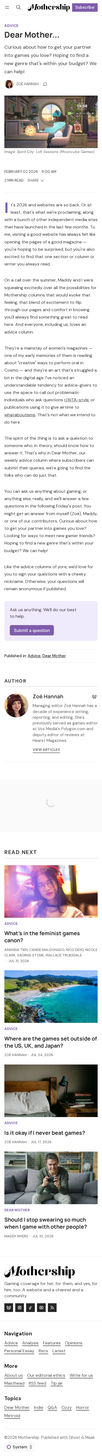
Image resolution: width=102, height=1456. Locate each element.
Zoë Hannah (27, 84)
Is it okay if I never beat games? (44, 1132)
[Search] (18, 7)
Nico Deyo (75, 949)
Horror (82, 1407)
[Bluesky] (94, 696)
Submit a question (32, 630)
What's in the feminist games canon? (42, 936)
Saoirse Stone (30, 955)
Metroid (12, 1415)
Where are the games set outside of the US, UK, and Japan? (50, 1042)
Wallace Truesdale (63, 955)
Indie (38, 1407)
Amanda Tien (16, 949)
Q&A (52, 1407)
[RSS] (52, 1307)
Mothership (28, 1437)
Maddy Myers (16, 1236)
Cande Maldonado (46, 949)
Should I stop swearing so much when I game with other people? (45, 1223)
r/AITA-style (76, 400)
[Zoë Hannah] (9, 84)
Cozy (66, 1407)
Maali (89, 1437)
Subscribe (85, 7)
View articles (46, 749)
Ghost (74, 1437)
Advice (11, 26)
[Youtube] (41, 1307)
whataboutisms (19, 415)
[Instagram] (19, 1307)
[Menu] (8, 7)
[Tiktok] (30, 1307)
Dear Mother (54, 655)
